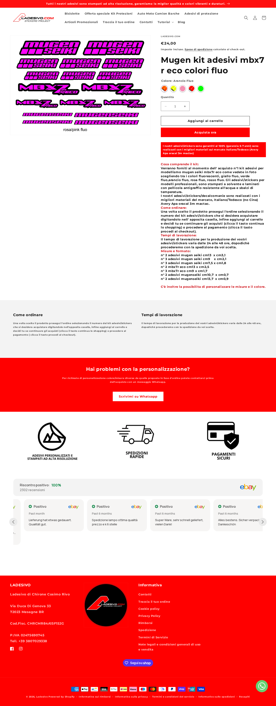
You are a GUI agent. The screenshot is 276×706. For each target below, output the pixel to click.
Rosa (182, 88)
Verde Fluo (200, 88)
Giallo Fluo (173, 88)
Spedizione (147, 630)
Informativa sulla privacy (131, 696)
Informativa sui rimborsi (95, 696)
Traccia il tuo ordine (154, 602)
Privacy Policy (149, 616)
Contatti (145, 594)
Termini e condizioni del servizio (173, 696)
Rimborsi (145, 623)
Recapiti (244, 696)
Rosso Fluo (191, 88)
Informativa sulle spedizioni (216, 696)
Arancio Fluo (164, 88)
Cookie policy (149, 609)
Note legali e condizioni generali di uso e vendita (169, 647)
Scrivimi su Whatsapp (138, 396)
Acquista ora (205, 132)
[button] (165, 22)
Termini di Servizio (153, 637)
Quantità (167, 97)
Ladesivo (42, 696)
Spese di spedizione (199, 49)
